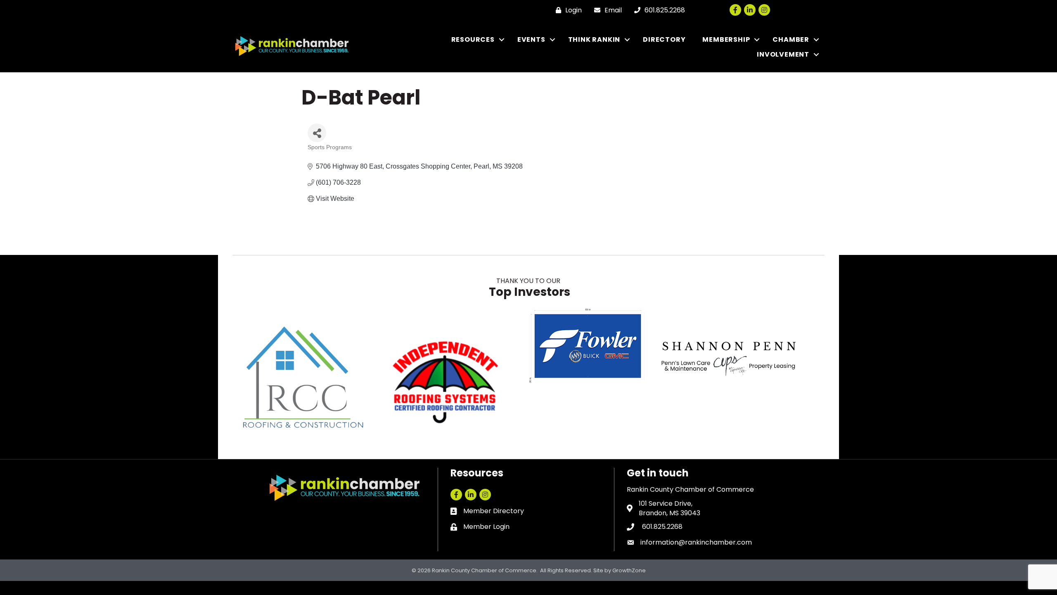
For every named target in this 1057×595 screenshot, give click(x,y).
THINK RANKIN (594, 39)
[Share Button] (317, 133)
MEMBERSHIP (726, 39)
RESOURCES (473, 39)
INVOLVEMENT (783, 54)
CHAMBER (791, 39)
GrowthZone (629, 570)
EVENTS (531, 39)
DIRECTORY (664, 39)
